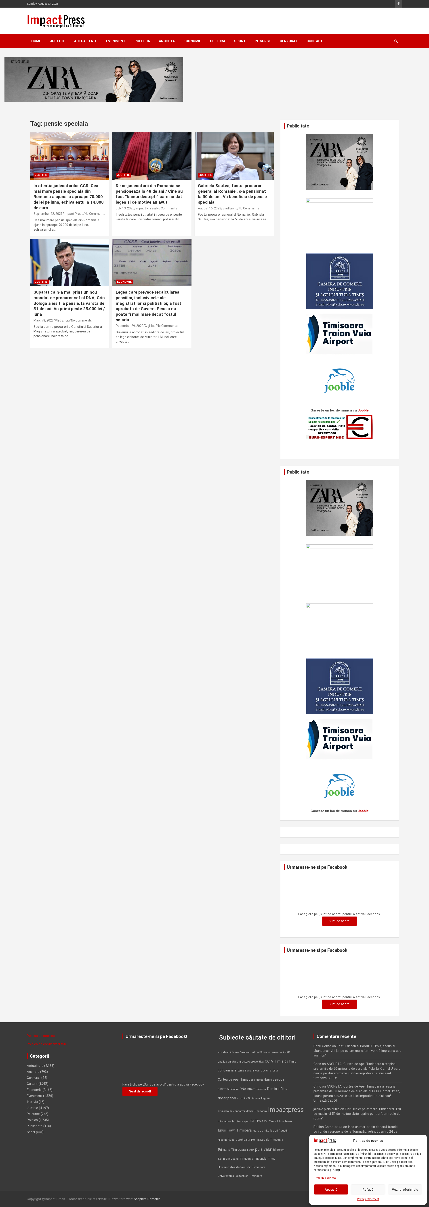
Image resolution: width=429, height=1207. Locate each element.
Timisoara (246, 1158)
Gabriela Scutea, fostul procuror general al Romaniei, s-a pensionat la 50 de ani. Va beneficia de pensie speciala (232, 194)
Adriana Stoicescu (240, 1052)
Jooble (363, 410)
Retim (280, 1149)
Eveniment (116, 41)
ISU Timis (270, 1121)
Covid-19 (266, 1070)
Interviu (32, 1102)
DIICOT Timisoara (228, 1089)
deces (259, 1079)
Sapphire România (147, 1199)
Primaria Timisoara (232, 1150)
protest (250, 1150)
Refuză (368, 1190)
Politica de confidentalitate (47, 1044)
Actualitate (85, 41)
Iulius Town (284, 1121)
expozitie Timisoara (248, 1098)
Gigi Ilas (150, 326)
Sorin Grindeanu (228, 1158)
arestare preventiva (251, 1061)
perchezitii (243, 1139)
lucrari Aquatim (279, 1130)
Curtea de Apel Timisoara (236, 1080)
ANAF (286, 1052)
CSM (275, 1070)
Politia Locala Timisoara (267, 1139)
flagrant (266, 1098)
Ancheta (167, 41)
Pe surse (263, 41)
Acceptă (331, 1190)
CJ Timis (290, 1061)
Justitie (57, 41)
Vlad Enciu (230, 208)
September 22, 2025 (48, 213)
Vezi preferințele (405, 1190)
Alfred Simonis (261, 1052)
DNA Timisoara (256, 1089)
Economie (192, 41)
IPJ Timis (256, 1121)
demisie (269, 1079)
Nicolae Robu (226, 1139)
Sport (240, 41)
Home (36, 41)
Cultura (217, 41)
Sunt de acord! (339, 921)
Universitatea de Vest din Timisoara (241, 1167)
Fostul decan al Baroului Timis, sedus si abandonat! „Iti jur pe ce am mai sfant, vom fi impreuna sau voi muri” (357, 1050)
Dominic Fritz (277, 1089)
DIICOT (279, 1079)
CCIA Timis (274, 1061)
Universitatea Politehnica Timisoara (240, 1176)
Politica (142, 41)
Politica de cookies (41, 1036)
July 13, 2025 (125, 208)
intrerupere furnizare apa (233, 1121)
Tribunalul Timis (264, 1158)
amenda (277, 1052)
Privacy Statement (368, 1199)
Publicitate (34, 1126)
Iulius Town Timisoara (235, 1130)
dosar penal (227, 1098)
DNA (243, 1089)
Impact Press (73, 213)
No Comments (95, 213)
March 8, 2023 (44, 320)
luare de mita (261, 1130)
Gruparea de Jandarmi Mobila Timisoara (242, 1111)
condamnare (227, 1070)
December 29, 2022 (129, 326)
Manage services (326, 1177)
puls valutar (265, 1149)
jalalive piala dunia (326, 1109)
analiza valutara (228, 1061)
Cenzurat (289, 41)
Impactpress (286, 1109)
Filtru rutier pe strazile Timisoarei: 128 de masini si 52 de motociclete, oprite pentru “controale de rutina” (357, 1113)
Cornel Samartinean (249, 1070)
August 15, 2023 (209, 208)
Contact (315, 41)
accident (223, 1052)
